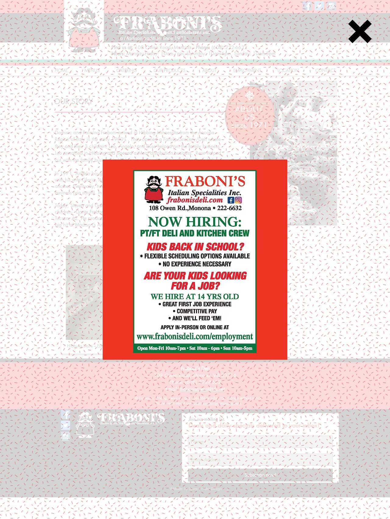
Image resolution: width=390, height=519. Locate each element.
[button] (360, 31)
